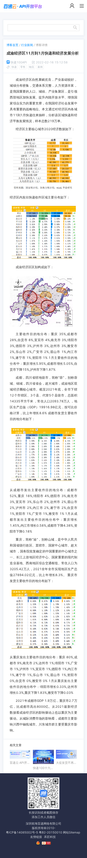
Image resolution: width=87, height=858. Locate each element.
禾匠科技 (50, 837)
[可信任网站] (46, 843)
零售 (22, 66)
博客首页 (12, 45)
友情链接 (36, 837)
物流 (31, 66)
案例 (40, 66)
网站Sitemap (71, 832)
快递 (14, 66)
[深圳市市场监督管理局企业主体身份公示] (38, 843)
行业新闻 (27, 45)
